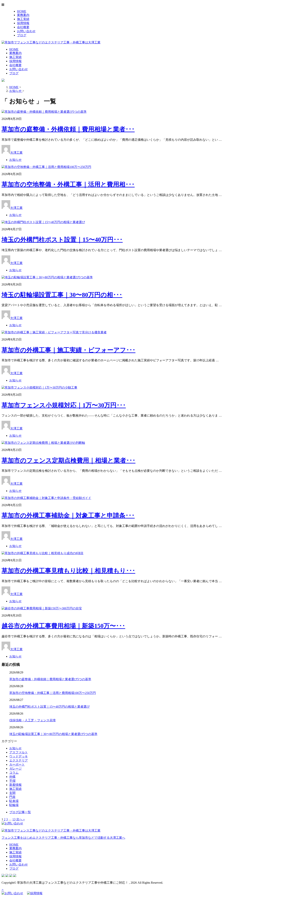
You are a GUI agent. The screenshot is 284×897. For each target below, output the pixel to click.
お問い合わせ (26, 31)
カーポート (17, 764)
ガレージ (15, 768)
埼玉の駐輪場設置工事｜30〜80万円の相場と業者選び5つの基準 (53, 734)
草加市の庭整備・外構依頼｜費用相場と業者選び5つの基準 (50, 679)
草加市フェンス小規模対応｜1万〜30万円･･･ (64, 405)
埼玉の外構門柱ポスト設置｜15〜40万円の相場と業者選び (49, 706)
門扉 (12, 797)
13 (13, 819)
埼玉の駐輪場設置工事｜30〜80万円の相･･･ (62, 294)
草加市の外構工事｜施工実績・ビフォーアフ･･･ (68, 349)
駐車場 (14, 801)
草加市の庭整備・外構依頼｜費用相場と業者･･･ (68, 129)
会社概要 (23, 27)
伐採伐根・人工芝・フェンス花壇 (32, 720)
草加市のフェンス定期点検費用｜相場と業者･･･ (68, 460)
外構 (12, 776)
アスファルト (18, 752)
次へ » (20, 819)
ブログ (21, 35)
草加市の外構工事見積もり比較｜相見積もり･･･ (68, 570)
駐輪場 (14, 805)
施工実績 (23, 19)
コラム (14, 772)
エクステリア (18, 760)
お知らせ (15, 159)
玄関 (12, 793)
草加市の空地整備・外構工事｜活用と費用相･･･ (68, 184)
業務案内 (23, 15)
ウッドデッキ (18, 756)
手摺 (12, 780)
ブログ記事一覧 (20, 812)
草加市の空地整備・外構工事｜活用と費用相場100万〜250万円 (52, 693)
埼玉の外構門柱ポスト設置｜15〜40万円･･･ (62, 239)
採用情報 (23, 23)
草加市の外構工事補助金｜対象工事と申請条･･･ (68, 515)
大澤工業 (16, 152)
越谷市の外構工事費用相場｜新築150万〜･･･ (63, 625)
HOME (21, 11)
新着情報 (15, 784)
